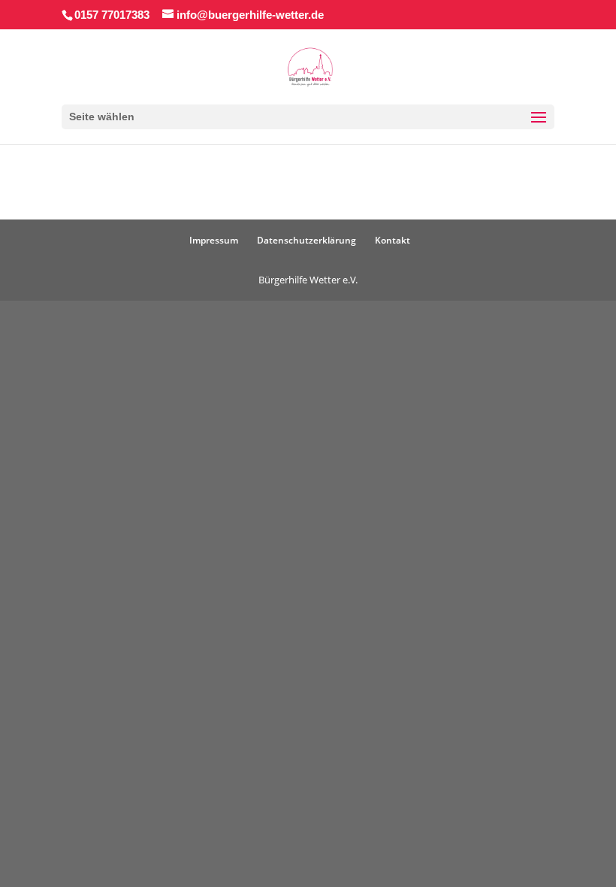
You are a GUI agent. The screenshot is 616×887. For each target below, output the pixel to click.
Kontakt (392, 240)
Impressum (213, 240)
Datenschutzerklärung (306, 240)
